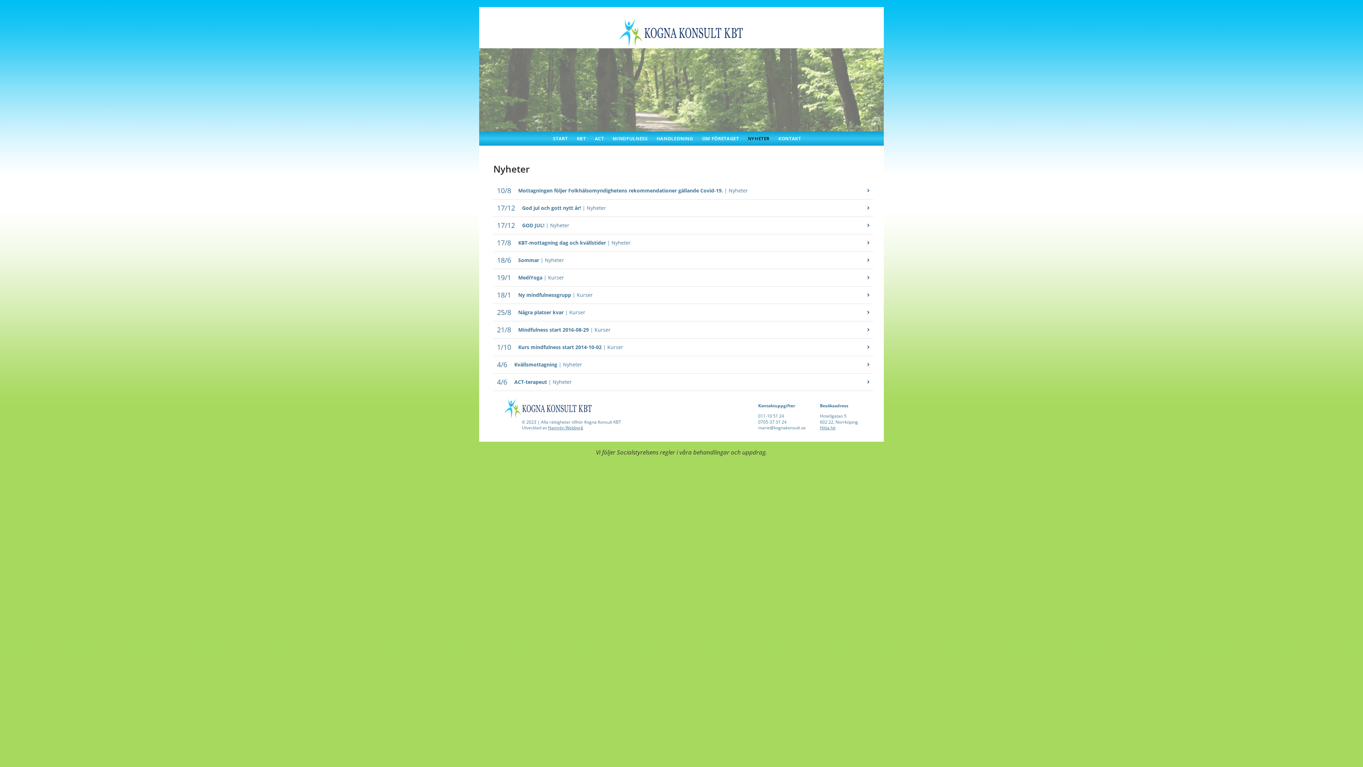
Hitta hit (828, 428)
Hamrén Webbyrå (565, 428)
